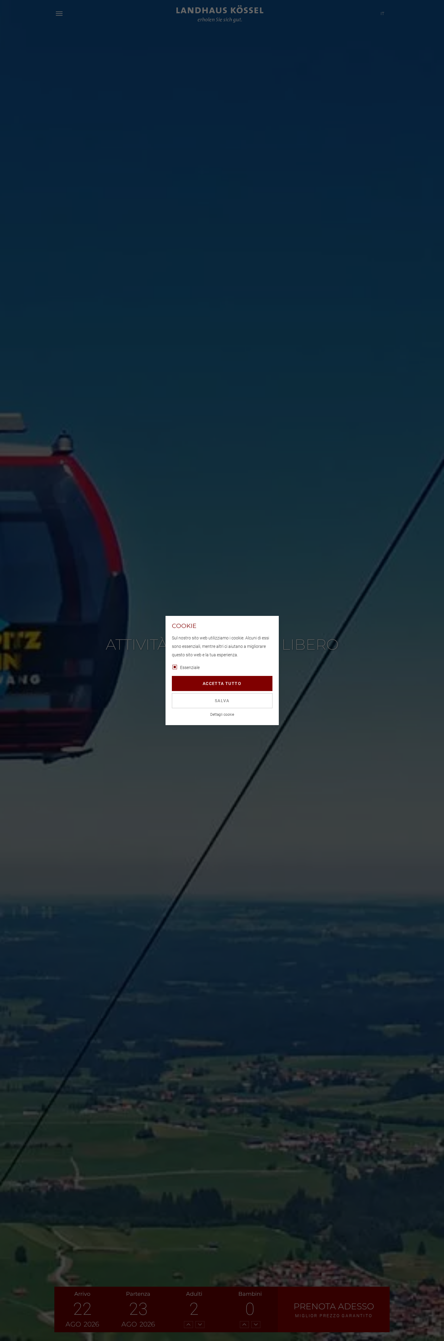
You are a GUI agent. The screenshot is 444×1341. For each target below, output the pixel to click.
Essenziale (190, 667)
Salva (222, 700)
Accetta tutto (222, 683)
